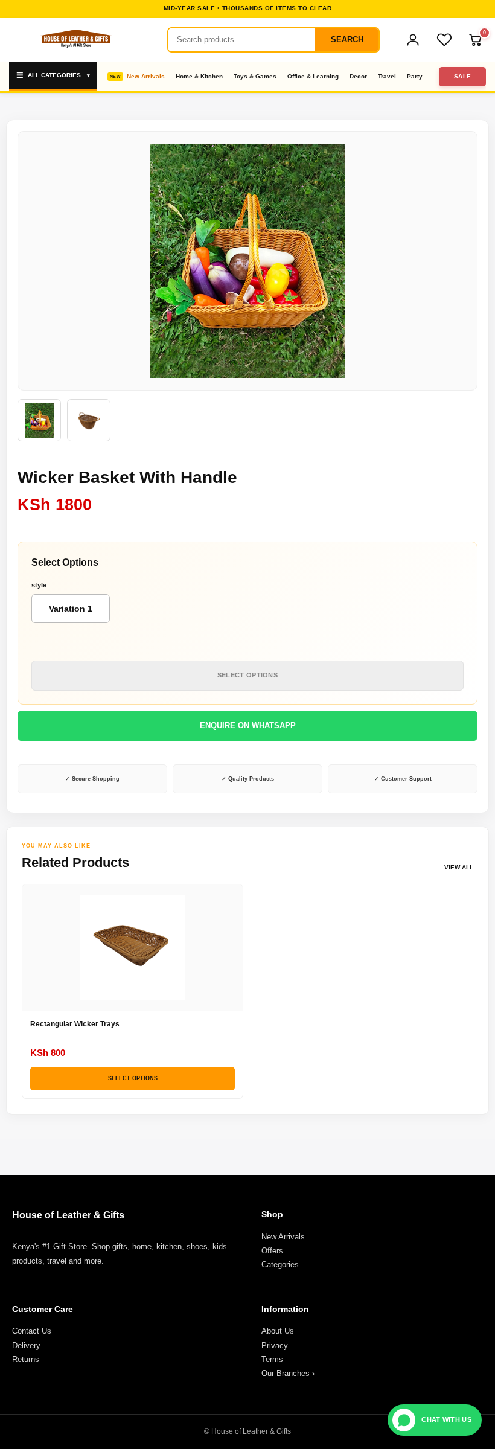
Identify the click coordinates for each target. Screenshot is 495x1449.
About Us (277, 1330)
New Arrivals (146, 76)
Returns (25, 1359)
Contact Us (31, 1330)
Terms (272, 1359)
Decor (358, 76)
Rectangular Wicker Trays (75, 1024)
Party (415, 76)
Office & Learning (313, 76)
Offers (272, 1250)
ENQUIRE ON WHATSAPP (248, 725)
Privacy (274, 1345)
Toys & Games (255, 76)
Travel (387, 76)
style (38, 585)
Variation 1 (70, 608)
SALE (462, 76)
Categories (280, 1264)
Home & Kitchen (199, 76)
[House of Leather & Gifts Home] (75, 40)
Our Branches (288, 1373)
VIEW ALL (458, 867)
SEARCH (347, 39)
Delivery (26, 1345)
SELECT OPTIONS (247, 675)
